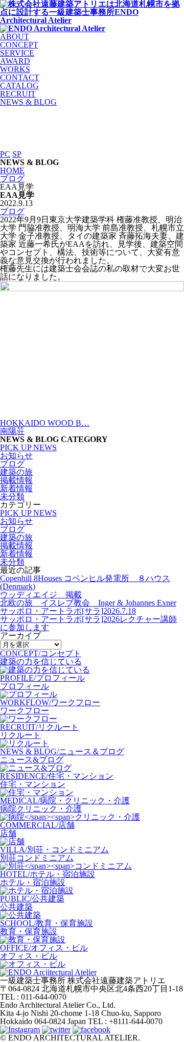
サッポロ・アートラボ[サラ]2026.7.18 (68, 611)
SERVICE (17, 53)
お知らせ (16, 455)
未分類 (12, 496)
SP (16, 154)
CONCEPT (19, 44)
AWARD (15, 61)
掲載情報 (16, 480)
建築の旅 (16, 472)
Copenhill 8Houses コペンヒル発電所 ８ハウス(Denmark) (85, 582)
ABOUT (14, 36)
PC (5, 154)
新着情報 (16, 488)
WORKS (15, 69)
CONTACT (19, 77)
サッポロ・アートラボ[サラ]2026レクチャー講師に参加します (88, 623)
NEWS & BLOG (28, 102)
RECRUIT (18, 93)
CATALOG (19, 85)
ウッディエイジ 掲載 (41, 594)
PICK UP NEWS (28, 447)
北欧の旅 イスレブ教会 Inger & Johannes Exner (88, 602)
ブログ (12, 211)
